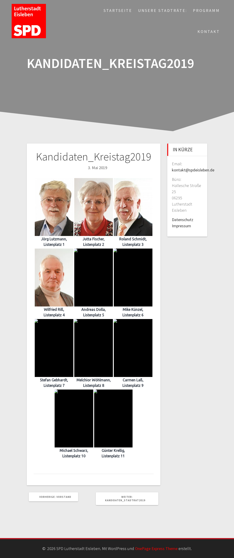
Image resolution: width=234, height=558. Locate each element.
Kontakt (208, 31)
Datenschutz (182, 219)
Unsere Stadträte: (162, 10)
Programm (206, 10)
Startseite (118, 10)
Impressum (181, 225)
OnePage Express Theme (156, 548)
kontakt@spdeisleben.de (193, 170)
